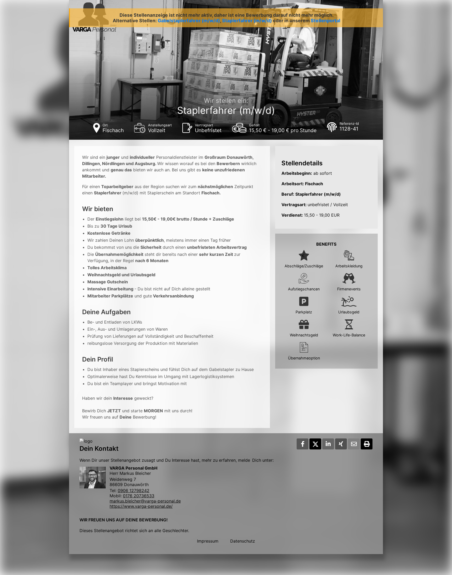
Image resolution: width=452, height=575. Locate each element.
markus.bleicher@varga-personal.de (145, 501)
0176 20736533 (138, 495)
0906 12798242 (133, 490)
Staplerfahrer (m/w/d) (247, 20)
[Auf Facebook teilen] (302, 443)
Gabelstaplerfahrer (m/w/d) (189, 20)
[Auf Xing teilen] (341, 443)
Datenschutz (242, 541)
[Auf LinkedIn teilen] (328, 443)
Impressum (207, 541)
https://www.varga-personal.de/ (141, 506)
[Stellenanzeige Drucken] (366, 443)
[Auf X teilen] (315, 443)
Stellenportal (325, 20)
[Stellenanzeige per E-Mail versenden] (354, 443)
